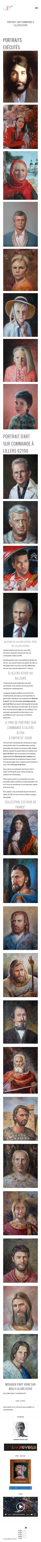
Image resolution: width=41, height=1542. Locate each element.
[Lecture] (6, 1514)
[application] (20, 1507)
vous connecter (17, 1407)
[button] (20, 1506)
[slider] (19, 1514)
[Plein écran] (35, 1514)
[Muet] (32, 1514)
